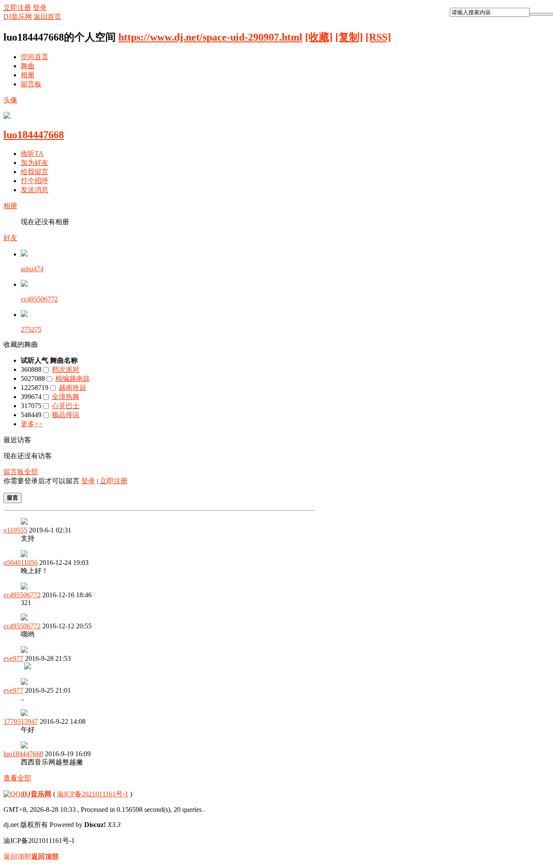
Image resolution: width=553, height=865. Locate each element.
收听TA (32, 153)
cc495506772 (39, 299)
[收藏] (319, 37)
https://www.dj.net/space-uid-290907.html (210, 37)
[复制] (349, 37)
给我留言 (34, 171)
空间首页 (34, 56)
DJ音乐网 (17, 16)
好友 (10, 237)
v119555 (15, 530)
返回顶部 (31, 856)
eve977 (13, 658)
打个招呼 (34, 180)
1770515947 (20, 721)
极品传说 (65, 414)
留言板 (31, 84)
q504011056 (20, 562)
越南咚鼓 (72, 387)
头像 (10, 100)
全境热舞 (65, 396)
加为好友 (34, 162)
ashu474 (32, 268)
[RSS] (378, 37)
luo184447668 (33, 134)
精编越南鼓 (72, 378)
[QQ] (12, 794)
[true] (541, 14)
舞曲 (28, 66)
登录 (40, 7)
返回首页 (47, 16)
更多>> (31, 424)
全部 (31, 471)
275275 (31, 329)
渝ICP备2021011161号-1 (92, 794)
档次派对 (65, 369)
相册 (28, 75)
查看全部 (17, 778)
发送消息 (34, 189)
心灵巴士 (65, 405)
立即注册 (17, 7)
